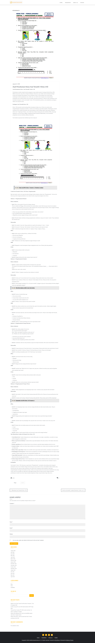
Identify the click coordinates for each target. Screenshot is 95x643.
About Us (50, 637)
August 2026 (13, 550)
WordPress (57, 640)
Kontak (56, 637)
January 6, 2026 (16, 84)
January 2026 (13, 562)
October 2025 (13, 566)
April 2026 (13, 557)
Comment (12, 503)
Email (11, 528)
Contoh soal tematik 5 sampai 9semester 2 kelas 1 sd (72, 490)
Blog (11, 584)
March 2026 (13, 558)
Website (11, 534)
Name (11, 521)
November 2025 (14, 565)
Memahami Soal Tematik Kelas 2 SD (19, 490)
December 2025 (13, 563)
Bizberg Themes (69, 640)
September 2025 (14, 568)
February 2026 (13, 560)
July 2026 (12, 552)
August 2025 (13, 570)
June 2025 (12, 573)
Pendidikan (13, 587)
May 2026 (12, 555)
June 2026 (12, 553)
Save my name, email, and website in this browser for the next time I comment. (28, 540)
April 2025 (13, 576)
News (12, 585)
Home (38, 637)
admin (13, 477)
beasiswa (22, 482)
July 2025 (12, 571)
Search (13, 591)
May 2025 (12, 575)
